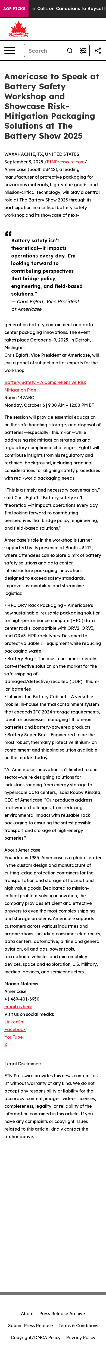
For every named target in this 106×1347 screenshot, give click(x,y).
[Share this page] (98, 50)
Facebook (15, 1029)
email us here (18, 1006)
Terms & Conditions (78, 1325)
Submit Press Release (30, 1325)
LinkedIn (13, 1022)
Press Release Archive (62, 1313)
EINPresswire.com (66, 162)
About (27, 1313)
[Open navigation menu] (9, 50)
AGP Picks (14, 8)
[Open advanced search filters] (82, 50)
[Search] (69, 50)
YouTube (13, 1037)
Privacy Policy (80, 1337)
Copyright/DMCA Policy (36, 1337)
